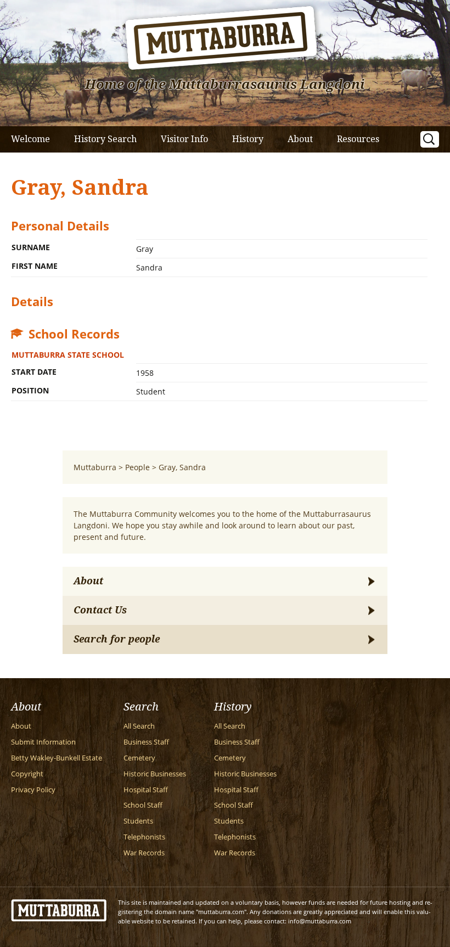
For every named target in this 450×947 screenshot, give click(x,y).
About (300, 139)
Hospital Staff (145, 789)
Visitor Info (184, 139)
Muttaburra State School (68, 355)
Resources (358, 139)
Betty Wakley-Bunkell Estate (56, 758)
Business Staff (146, 742)
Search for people (117, 639)
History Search (105, 139)
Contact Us (100, 610)
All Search (139, 726)
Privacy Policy (33, 789)
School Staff (142, 805)
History (247, 139)
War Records (144, 853)
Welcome (30, 139)
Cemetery (139, 758)
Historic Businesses (154, 774)
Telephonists (144, 837)
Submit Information (43, 742)
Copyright (27, 774)
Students (138, 821)
